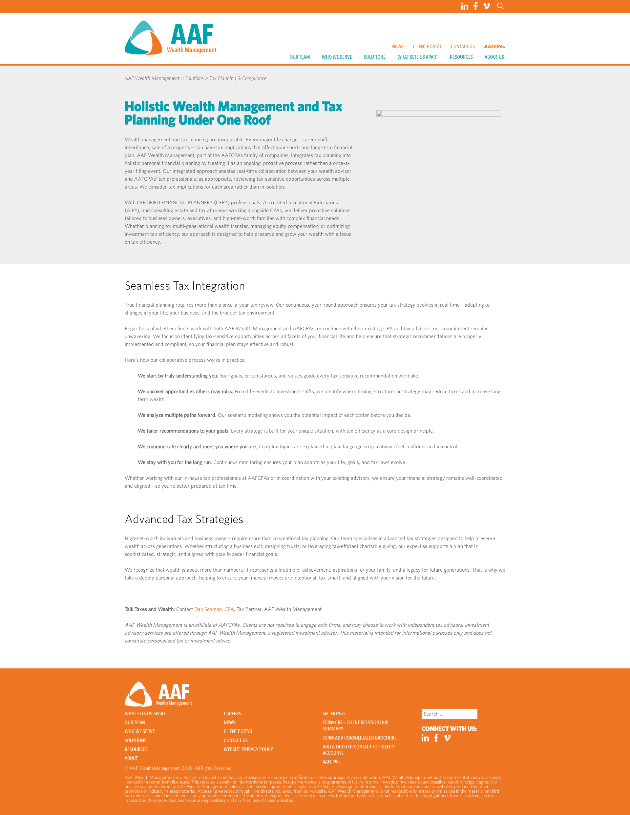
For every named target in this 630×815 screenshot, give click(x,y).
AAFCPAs (494, 46)
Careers (232, 713)
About (131, 758)
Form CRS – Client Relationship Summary (355, 725)
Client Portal (238, 731)
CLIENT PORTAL (427, 46)
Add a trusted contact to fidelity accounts (358, 750)
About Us (494, 57)
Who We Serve (337, 57)
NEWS (398, 46)
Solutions (375, 57)
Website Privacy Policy (248, 749)
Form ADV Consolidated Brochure (360, 738)
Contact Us (236, 740)
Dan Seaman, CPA (214, 609)
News (229, 722)
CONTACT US (463, 46)
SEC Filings (334, 713)
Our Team (300, 57)
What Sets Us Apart (417, 57)
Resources (461, 57)
